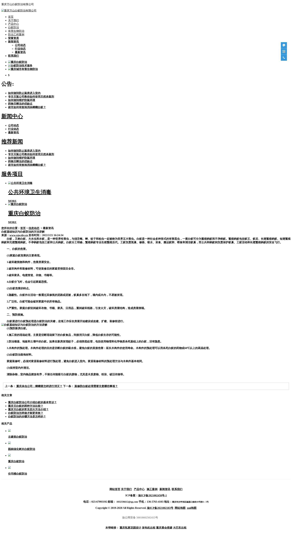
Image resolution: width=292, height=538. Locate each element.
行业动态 (20, 48)
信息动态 (34, 228)
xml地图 (192, 507)
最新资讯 (20, 52)
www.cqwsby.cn (18, 235)
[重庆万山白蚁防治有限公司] (18, 10)
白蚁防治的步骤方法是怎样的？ (27, 416)
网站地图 (180, 507)
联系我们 (13, 55)
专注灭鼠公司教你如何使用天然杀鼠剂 (31, 96)
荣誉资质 (13, 38)
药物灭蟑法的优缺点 (20, 103)
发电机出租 (148, 527)
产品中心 (13, 23)
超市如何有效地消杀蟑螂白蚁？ (27, 107)
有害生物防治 (16, 31)
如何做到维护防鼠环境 (21, 100)
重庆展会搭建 (164, 527)
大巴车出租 (180, 527)
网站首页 (115, 489)
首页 (11, 16)
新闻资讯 (13, 41)
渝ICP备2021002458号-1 (152, 495)
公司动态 (20, 45)
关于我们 (13, 20)
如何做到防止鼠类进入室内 (24, 93)
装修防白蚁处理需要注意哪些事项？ (96, 386)
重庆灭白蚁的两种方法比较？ (25, 405)
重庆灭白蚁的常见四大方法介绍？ (28, 409)
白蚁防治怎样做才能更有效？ (25, 413)
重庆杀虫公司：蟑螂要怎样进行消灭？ (39, 386)
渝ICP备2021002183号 (160, 507)
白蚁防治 (13, 27)
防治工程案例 (16, 34)
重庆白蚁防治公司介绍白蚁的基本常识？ (32, 402)
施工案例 (152, 489)
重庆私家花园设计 (130, 527)
